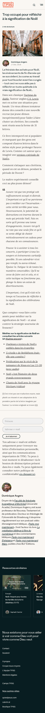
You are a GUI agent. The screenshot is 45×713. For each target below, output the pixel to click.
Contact (5, 648)
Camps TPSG (8, 683)
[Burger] (41, 4)
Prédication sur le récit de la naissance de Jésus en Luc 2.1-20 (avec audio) (24, 365)
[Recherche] (34, 5)
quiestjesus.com (9, 697)
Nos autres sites (10, 691)
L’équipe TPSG (8, 670)
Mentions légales (9, 675)
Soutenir (6, 653)
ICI (36, 405)
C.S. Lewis (33, 98)
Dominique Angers (19, 62)
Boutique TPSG (8, 706)
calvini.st (6, 702)
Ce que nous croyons (11, 666)
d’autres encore (13, 339)
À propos (6, 661)
